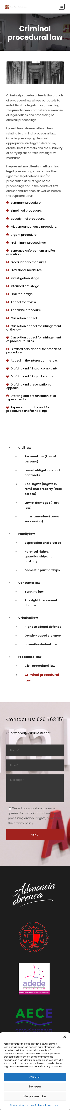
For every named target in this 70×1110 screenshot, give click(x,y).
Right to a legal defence (43, 627)
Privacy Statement (36, 1105)
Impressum (54, 1105)
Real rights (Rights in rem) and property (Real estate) (43, 489)
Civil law (24, 448)
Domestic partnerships (42, 570)
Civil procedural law (40, 666)
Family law (26, 534)
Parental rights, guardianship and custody (39, 556)
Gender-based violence (43, 635)
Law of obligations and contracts (42, 472)
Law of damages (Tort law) (42, 505)
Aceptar (35, 1076)
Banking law (34, 592)
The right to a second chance (41, 602)
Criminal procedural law (42, 677)
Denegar (35, 1086)
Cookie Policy (17, 1105)
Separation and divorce (43, 543)
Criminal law (28, 618)
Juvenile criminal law (41, 644)
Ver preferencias (35, 1096)
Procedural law (29, 657)
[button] (64, 1037)
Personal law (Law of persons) (40, 458)
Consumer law (29, 583)
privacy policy (23, 823)
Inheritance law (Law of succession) (42, 518)
